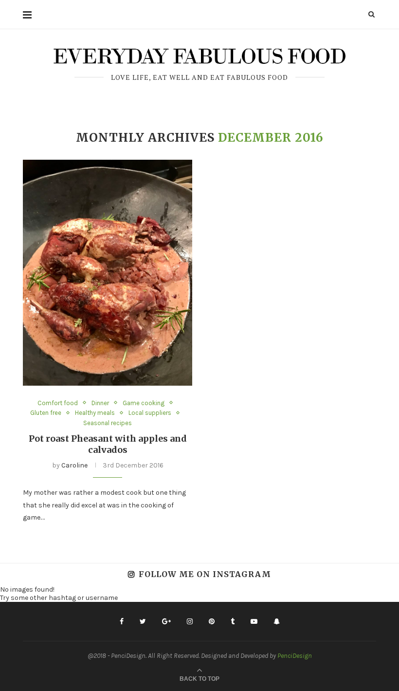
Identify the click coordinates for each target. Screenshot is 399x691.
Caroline (74, 465)
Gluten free (45, 412)
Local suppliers (149, 412)
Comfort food (57, 403)
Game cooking (143, 403)
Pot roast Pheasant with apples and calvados (108, 444)
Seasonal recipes (107, 423)
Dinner (100, 403)
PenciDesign (294, 656)
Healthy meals (95, 412)
